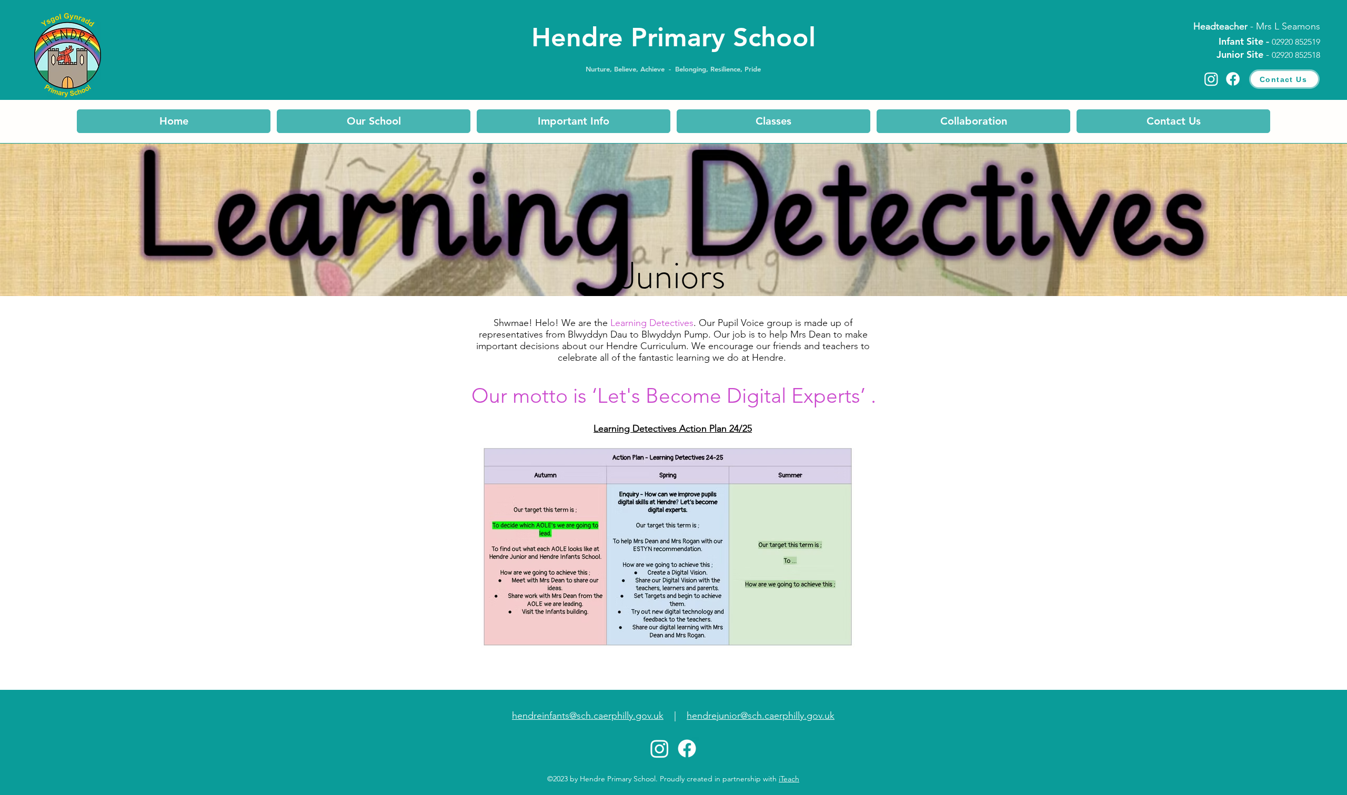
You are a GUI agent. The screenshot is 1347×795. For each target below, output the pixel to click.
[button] (373, 121)
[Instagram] (1211, 79)
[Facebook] (1233, 79)
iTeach (789, 778)
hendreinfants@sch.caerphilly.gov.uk (588, 715)
